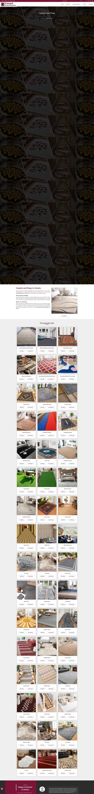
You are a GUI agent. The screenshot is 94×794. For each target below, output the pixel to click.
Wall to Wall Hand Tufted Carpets (26, 348)
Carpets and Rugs (76, 4)
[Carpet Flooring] (26, 702)
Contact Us (91, 4)
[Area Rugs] (47, 562)
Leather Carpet (68, 770)
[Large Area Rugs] (26, 730)
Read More (22, 379)
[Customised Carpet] (67, 421)
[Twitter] (88, 1)
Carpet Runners (26, 657)
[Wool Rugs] (47, 730)
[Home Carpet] (67, 505)
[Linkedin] (90, 1)
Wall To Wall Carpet (68, 545)
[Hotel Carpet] (26, 533)
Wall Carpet (47, 545)
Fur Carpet (26, 573)
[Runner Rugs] (67, 618)
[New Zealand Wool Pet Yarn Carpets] (67, 364)
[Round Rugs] (26, 618)
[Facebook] (86, 1)
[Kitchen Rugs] (47, 590)
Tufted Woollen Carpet (67, 348)
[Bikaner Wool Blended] (26, 364)
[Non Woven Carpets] (47, 421)
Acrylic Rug (47, 460)
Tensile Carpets (67, 404)
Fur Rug (26, 770)
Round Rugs (26, 629)
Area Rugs (47, 573)
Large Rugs (67, 685)
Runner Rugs (67, 629)
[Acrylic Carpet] (26, 393)
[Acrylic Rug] (47, 449)
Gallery (84, 4)
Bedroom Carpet (67, 488)
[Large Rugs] (67, 674)
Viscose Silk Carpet (26, 432)
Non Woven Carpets (47, 432)
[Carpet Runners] (26, 646)
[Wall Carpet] (47, 533)
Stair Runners (26, 685)
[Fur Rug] (26, 759)
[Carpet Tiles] (26, 590)
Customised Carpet (68, 432)
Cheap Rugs (67, 601)
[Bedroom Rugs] (67, 702)
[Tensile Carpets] (67, 393)
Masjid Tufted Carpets (47, 770)
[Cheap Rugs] (67, 590)
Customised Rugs (26, 460)
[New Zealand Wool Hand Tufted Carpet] (47, 364)
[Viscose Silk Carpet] (26, 421)
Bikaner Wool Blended (26, 376)
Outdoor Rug (67, 573)
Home (62, 4)
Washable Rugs (47, 657)
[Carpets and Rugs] (64, 301)
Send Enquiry (64, 315)
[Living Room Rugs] (26, 505)
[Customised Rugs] (26, 449)
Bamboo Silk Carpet (47, 404)
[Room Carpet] (47, 505)
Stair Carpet (47, 714)
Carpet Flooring (26, 714)
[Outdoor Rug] (67, 562)
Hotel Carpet (26, 545)
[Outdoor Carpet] (47, 618)
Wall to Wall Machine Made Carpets (47, 348)
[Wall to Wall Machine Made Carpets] (47, 336)
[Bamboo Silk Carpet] (47, 393)
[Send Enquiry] (2, 788)
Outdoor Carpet (47, 629)
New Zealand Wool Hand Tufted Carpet (47, 376)
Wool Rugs (47, 742)
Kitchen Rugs (47, 601)
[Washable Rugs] (47, 646)
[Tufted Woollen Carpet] (67, 336)
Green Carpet (47, 488)
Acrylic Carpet (26, 404)
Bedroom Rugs (68, 714)
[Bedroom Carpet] (67, 477)
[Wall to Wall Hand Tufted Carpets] (26, 336)
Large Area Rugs (26, 742)
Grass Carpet (26, 488)
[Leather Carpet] (67, 759)
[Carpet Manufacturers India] (9, 4)
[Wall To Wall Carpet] (67, 533)
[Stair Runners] (26, 674)
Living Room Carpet (68, 460)
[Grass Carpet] (26, 477)
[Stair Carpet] (47, 702)
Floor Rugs (67, 742)
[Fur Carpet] (26, 562)
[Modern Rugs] (47, 674)
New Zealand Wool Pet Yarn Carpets (67, 376)
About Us (68, 4)
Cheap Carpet (68, 657)
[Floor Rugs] (67, 730)
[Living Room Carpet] (67, 449)
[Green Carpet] (47, 477)
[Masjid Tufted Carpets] (47, 759)
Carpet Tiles (26, 601)
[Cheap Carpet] (67, 646)
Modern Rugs (47, 685)
